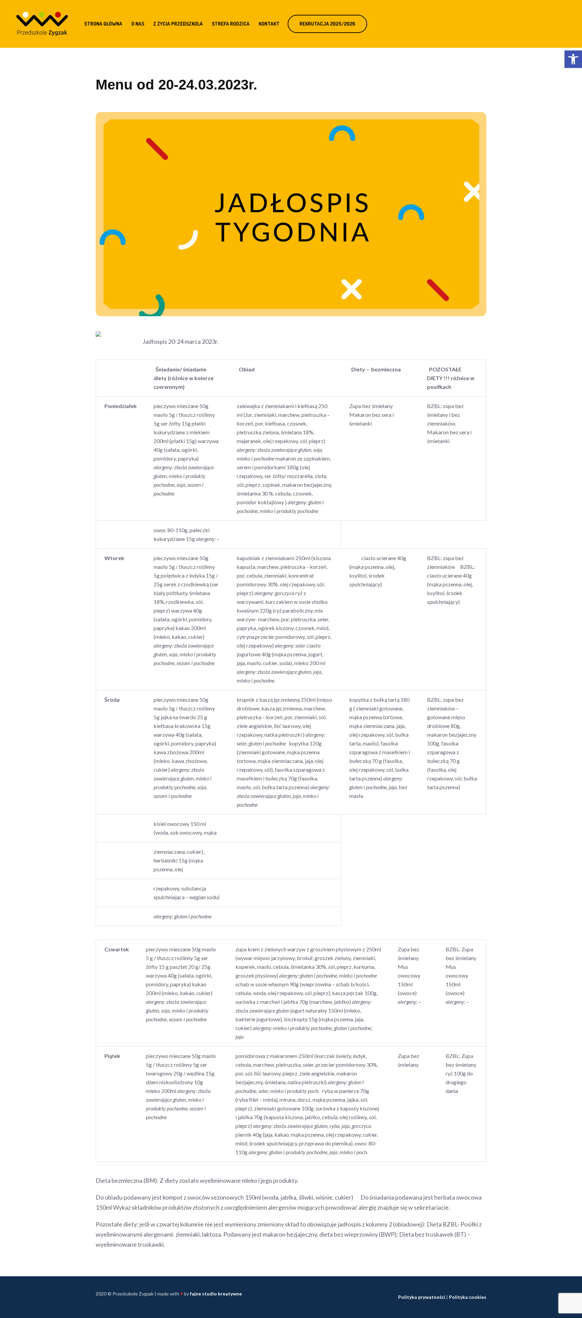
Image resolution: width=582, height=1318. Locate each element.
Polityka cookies (467, 1297)
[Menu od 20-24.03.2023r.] (291, 213)
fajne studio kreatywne (216, 1293)
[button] (573, 59)
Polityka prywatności (421, 1297)
